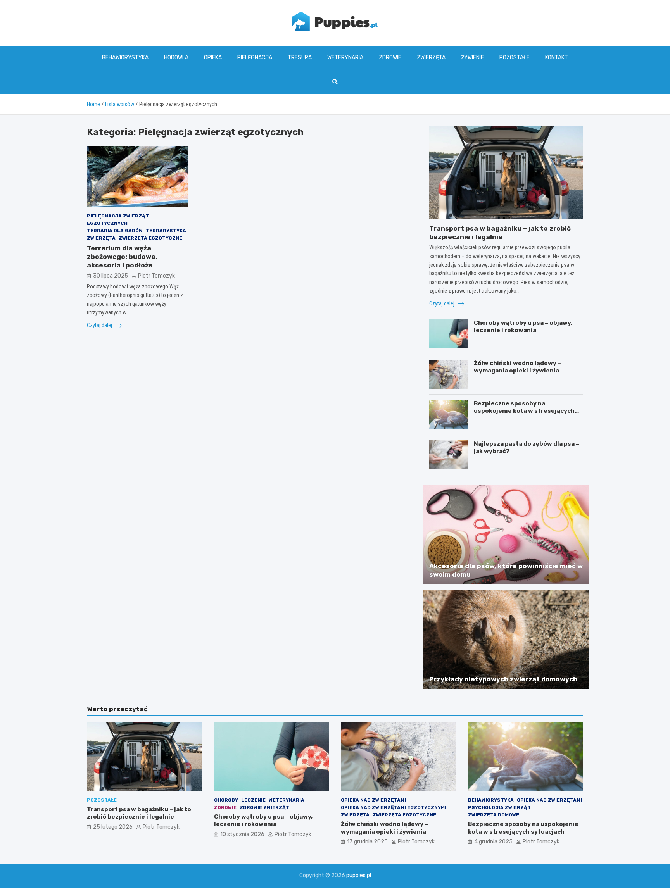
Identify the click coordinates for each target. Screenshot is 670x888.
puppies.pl (358, 875)
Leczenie (253, 800)
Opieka (213, 57)
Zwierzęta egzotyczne (150, 238)
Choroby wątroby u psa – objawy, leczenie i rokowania (523, 326)
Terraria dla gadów (115, 230)
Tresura (300, 57)
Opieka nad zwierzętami (373, 800)
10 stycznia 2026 (242, 834)
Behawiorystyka (125, 57)
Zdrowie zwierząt (264, 807)
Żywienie (472, 57)
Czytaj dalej (100, 325)
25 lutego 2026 (113, 827)
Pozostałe (514, 57)
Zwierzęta (431, 57)
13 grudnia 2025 (367, 841)
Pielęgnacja (254, 57)
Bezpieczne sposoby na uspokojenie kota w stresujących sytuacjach (524, 411)
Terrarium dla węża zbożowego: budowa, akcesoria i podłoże (122, 257)
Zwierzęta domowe (493, 814)
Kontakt (556, 57)
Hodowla (176, 57)
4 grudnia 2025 (493, 841)
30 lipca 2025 (110, 275)
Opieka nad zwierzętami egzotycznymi (393, 807)
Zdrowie (390, 57)
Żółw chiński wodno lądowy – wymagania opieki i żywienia (517, 367)
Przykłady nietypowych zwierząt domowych (503, 679)
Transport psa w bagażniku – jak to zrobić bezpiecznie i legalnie (139, 813)
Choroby (226, 800)
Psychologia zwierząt (499, 807)
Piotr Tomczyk (156, 275)
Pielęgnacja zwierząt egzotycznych (118, 219)
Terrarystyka (166, 230)
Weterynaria (345, 57)
